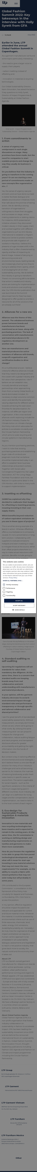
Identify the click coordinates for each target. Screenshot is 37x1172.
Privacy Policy (13, 578)
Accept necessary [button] (19, 605)
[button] (18, 580)
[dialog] (18, 586)
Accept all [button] (19, 600)
